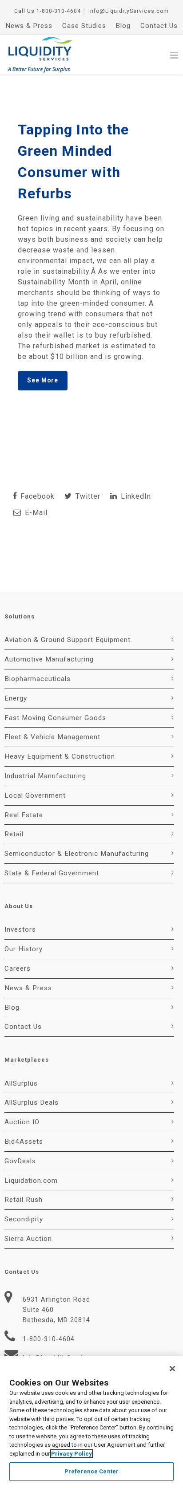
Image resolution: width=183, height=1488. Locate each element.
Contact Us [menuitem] (159, 26)
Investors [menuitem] (20, 929)
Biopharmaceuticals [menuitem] (37, 679)
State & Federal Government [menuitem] (51, 873)
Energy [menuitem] (15, 698)
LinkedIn (135, 496)
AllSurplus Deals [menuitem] (31, 1102)
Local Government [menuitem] (35, 795)
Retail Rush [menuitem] (23, 1200)
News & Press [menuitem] (29, 26)
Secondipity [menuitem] (23, 1219)
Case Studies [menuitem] (84, 26)
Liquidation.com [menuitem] (31, 1181)
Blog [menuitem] (123, 26)
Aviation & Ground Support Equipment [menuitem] (67, 640)
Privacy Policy (71, 1453)
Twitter (86, 496)
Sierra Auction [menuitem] (28, 1239)
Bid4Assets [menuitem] (23, 1142)
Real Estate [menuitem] (23, 815)
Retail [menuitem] (14, 834)
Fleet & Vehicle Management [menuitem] (52, 737)
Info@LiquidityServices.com (128, 11)
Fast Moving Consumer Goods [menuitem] (55, 718)
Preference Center (91, 1471)
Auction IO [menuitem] (22, 1122)
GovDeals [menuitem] (20, 1161)
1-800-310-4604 (58, 11)
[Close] (172, 1368)
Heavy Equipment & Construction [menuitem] (59, 756)
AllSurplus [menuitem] (21, 1083)
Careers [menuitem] (17, 968)
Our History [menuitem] (23, 949)
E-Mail (35, 512)
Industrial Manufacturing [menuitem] (45, 776)
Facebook (36, 496)
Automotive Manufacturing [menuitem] (49, 659)
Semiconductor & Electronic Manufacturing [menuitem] (76, 854)
